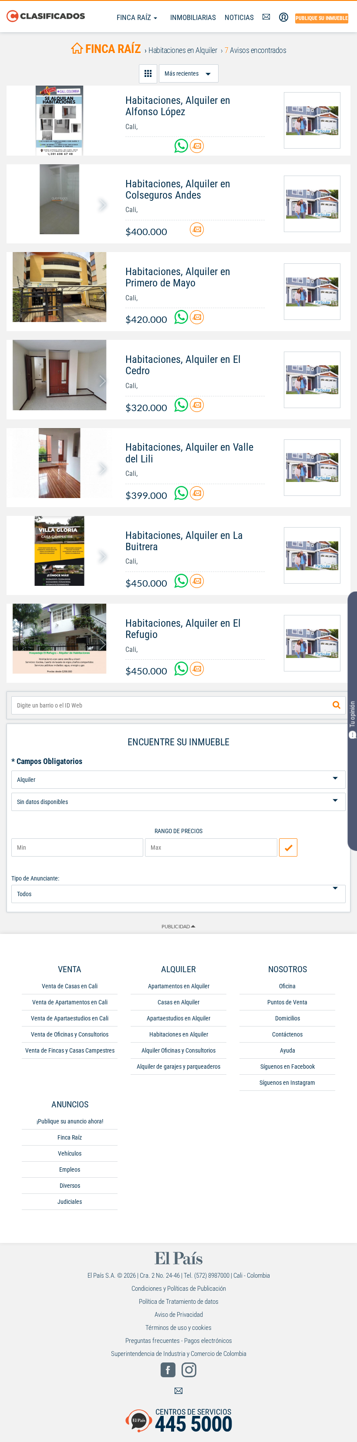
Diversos (70, 1185)
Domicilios (287, 1018)
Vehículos (69, 1153)
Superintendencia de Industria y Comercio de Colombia (178, 1354)
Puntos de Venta (287, 1002)
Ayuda (287, 1050)
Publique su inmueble (322, 18)
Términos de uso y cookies (178, 1328)
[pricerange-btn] (288, 847)
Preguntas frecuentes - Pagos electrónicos (178, 1341)
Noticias (239, 17)
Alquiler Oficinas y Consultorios (178, 1050)
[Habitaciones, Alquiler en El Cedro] (59, 375)
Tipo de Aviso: (178, 789)
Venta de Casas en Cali (70, 986)
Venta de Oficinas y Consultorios (69, 1034)
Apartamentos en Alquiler (178, 986)
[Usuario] (284, 17)
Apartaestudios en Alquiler (178, 1018)
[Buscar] (336, 705)
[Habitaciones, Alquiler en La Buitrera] (59, 551)
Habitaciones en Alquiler (178, 1034)
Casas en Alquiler (178, 1002)
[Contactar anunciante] (197, 149)
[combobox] (178, 705)
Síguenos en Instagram (287, 1082)
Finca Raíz (135, 17)
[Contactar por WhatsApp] (182, 149)
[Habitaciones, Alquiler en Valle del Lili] (59, 463)
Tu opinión (352, 714)
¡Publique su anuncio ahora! (70, 1121)
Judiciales (69, 1201)
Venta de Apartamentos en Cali (70, 1002)
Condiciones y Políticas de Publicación (178, 1288)
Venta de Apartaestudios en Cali (69, 1018)
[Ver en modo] (148, 73)
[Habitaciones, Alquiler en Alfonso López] (59, 121)
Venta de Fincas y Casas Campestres (70, 1050)
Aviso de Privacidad (179, 1315)
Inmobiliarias (193, 17)
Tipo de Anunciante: (35, 878)
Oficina (287, 986)
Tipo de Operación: (178, 767)
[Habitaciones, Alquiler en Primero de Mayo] (59, 287)
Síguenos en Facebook (287, 1066)
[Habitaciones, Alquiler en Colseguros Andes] (59, 199)
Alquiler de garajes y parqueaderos (178, 1066)
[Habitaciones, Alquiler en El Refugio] (59, 639)
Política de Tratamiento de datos (179, 1302)
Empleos (69, 1169)
